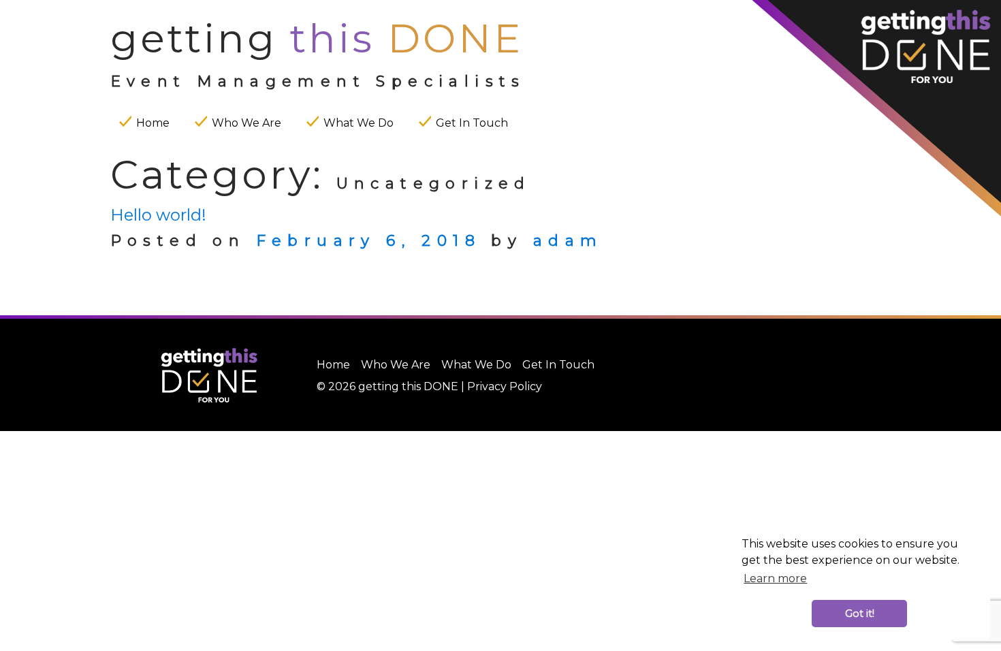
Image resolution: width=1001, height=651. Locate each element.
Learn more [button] (775, 578)
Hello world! (158, 215)
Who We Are (246, 122)
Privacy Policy (504, 386)
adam (568, 241)
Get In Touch (472, 122)
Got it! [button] (859, 613)
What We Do (358, 122)
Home (153, 122)
